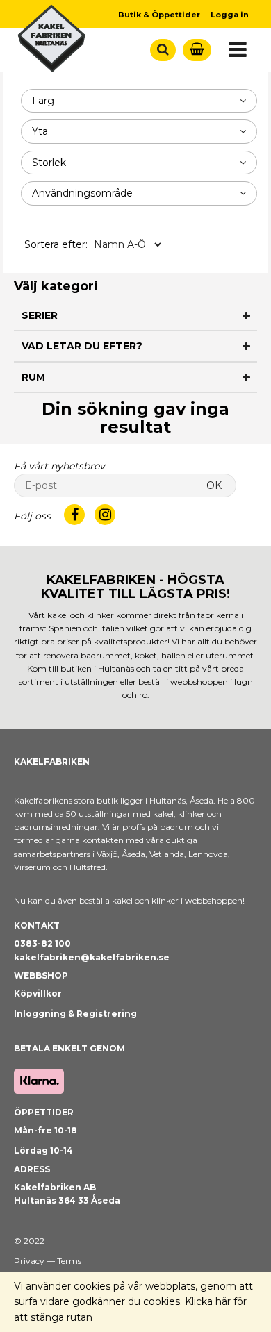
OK (214, 485)
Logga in (230, 14)
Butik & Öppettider (159, 14)
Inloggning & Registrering (75, 1013)
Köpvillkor (38, 993)
